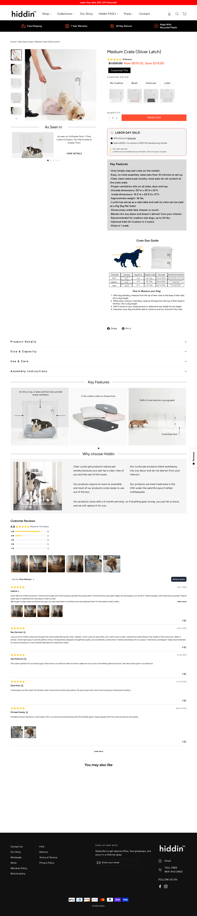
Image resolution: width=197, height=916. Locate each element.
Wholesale (16, 857)
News (14, 862)
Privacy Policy (46, 862)
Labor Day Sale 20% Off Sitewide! (98, 2)
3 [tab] (53, 160)
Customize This (119, 70)
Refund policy (18, 873)
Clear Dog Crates (25, 42)
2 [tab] (50, 160)
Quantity (113, 113)
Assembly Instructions (29, 371)
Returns (43, 852)
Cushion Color (118, 77)
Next (98, 145)
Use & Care (20, 361)
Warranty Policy (19, 868)
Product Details (23, 341)
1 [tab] (48, 160)
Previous (8, 145)
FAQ (41, 846)
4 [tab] (56, 160)
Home (13, 42)
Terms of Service (48, 857)
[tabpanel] (53, 145)
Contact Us (17, 846)
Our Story (16, 852)
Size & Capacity (24, 351)
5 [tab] (59, 160)
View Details (74, 153)
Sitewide (131, 138)
